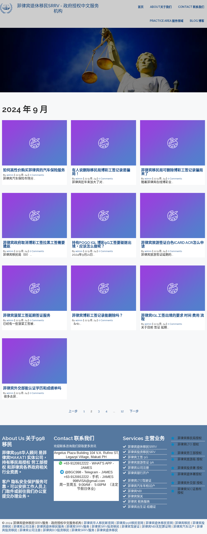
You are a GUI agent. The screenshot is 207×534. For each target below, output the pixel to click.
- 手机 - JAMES (88, 477)
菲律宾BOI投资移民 (56, 530)
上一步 (73, 411)
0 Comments (37, 175)
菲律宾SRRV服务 (77, 526)
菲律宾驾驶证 (130, 526)
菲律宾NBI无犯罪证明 (156, 526)
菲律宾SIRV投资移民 (105, 526)
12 (122, 411)
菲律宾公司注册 (24, 526)
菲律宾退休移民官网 (159, 523)
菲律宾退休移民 (107, 530)
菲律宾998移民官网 (129, 523)
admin (10, 175)
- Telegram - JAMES (89, 472)
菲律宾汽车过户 (183, 526)
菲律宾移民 (182, 523)
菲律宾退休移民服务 (50, 526)
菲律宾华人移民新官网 (99, 523)
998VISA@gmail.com (89, 481)
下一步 (134, 411)
